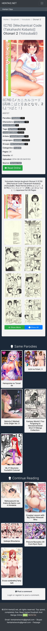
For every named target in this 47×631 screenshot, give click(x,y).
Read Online (14, 168)
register (18, 595)
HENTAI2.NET (9, 3)
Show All (34, 327)
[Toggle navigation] (42, 3)
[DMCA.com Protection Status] (30, 615)
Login (10, 595)
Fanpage (36, 622)
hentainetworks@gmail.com (22, 619)
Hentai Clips (7, 9)
